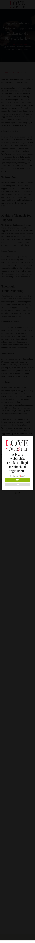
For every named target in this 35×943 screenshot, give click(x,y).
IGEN (17, 480)
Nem (17, 485)
